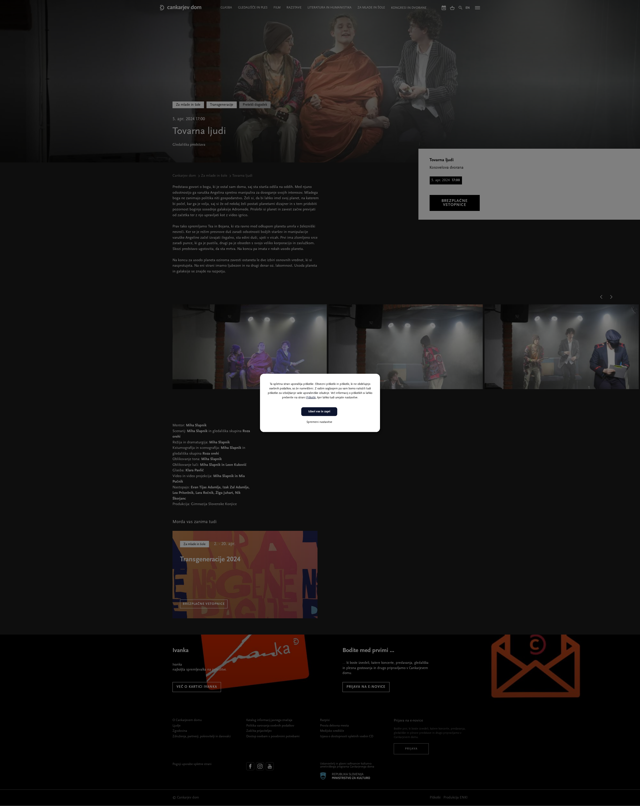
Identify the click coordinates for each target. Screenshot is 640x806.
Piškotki (311, 397)
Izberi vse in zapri (319, 411)
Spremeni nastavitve (319, 422)
